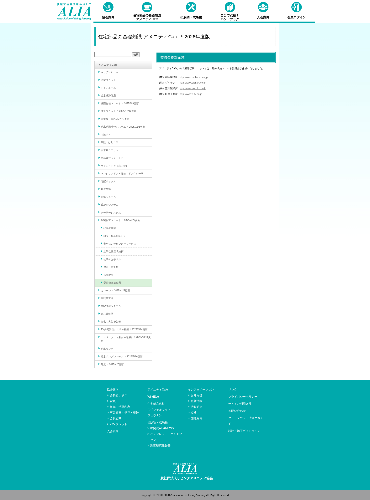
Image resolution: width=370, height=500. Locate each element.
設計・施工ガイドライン (244, 430)
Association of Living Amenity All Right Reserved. (200, 495)
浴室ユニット (108, 80)
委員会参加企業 (112, 282)
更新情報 (196, 401)
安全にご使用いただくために (119, 243)
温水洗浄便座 (108, 95)
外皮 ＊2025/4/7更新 (112, 364)
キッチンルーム (109, 72)
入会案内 (113, 431)
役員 (113, 401)
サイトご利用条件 (239, 403)
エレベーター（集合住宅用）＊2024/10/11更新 (126, 339)
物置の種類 (109, 228)
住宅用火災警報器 (111, 321)
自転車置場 (107, 298)
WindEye (153, 396)
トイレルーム (108, 87)
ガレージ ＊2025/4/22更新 (115, 290)
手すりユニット (109, 150)
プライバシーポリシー (242, 396)
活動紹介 (196, 406)
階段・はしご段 (109, 142)
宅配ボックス (108, 181)
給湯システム (108, 197)
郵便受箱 (106, 189)
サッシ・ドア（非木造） (114, 165)
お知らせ (196, 395)
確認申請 (108, 274)
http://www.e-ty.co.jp (191, 94)
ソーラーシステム (111, 212)
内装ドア (106, 134)
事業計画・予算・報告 (124, 412)
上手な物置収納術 (113, 251)
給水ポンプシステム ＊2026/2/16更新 (122, 356)
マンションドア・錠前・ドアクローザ (122, 173)
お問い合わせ (237, 410)
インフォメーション (201, 389)
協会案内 (113, 389)
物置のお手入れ (112, 259)
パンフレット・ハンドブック (166, 436)
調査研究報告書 (160, 445)
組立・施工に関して (114, 235)
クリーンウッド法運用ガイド (245, 420)
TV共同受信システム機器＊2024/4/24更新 (124, 329)
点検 (194, 412)
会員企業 (115, 418)
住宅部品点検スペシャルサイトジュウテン (159, 409)
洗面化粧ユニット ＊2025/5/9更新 (120, 103)
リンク (232, 389)
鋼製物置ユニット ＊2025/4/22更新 (120, 220)
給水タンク (107, 348)
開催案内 (196, 418)
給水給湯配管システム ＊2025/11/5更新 (123, 126)
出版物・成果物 (157, 422)
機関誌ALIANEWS (162, 428)
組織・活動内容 (120, 406)
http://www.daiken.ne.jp (192, 82)
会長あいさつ (118, 395)
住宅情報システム (111, 306)
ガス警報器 (107, 313)
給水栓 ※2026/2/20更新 (115, 119)
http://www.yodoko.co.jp (193, 88)
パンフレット (118, 424)
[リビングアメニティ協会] (74, 11)
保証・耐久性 (111, 267)
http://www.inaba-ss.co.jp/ (194, 77)
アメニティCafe (108, 64)
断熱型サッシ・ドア (112, 157)
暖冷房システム (109, 204)
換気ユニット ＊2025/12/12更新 (118, 111)
